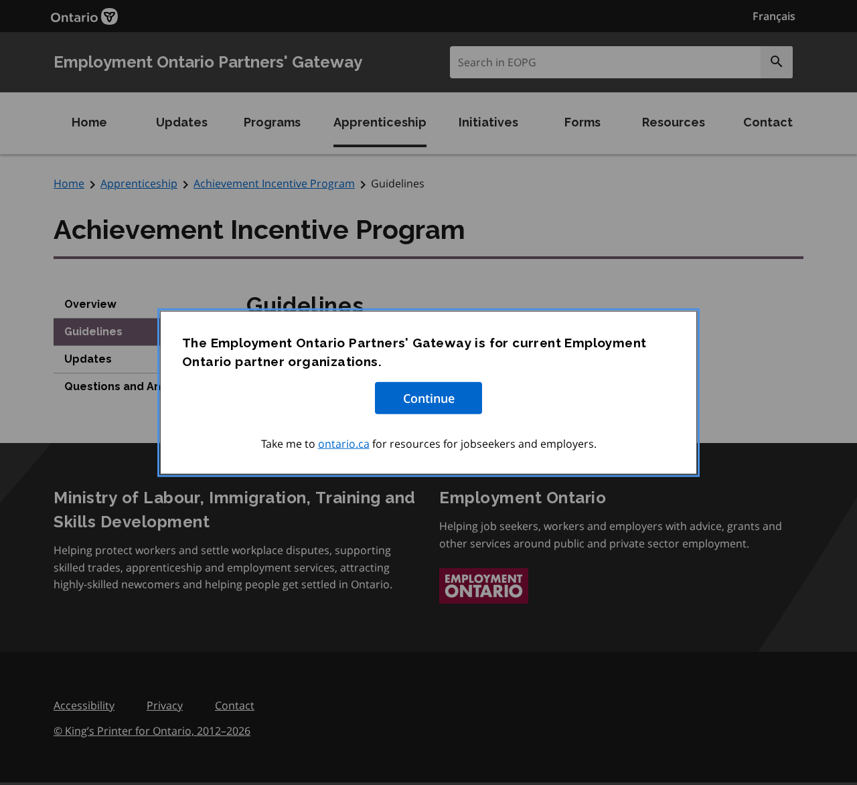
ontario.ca (344, 443)
